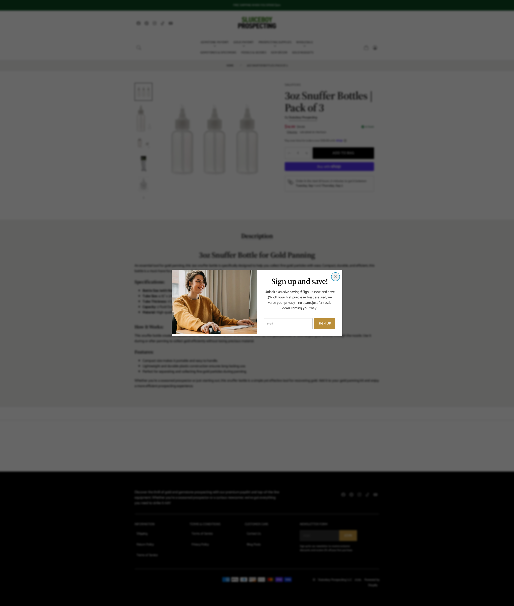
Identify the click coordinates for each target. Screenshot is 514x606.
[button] (335, 277)
